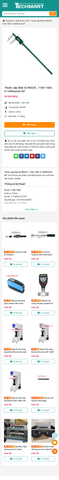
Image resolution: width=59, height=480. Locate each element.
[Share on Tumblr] (37, 156)
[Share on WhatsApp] (16, 156)
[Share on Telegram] (42, 156)
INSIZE (22, 107)
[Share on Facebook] (21, 156)
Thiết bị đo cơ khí (22, 21)
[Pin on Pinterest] (32, 156)
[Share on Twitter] (26, 156)
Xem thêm (30, 209)
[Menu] (5, 5)
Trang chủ (9, 21)
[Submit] (52, 14)
